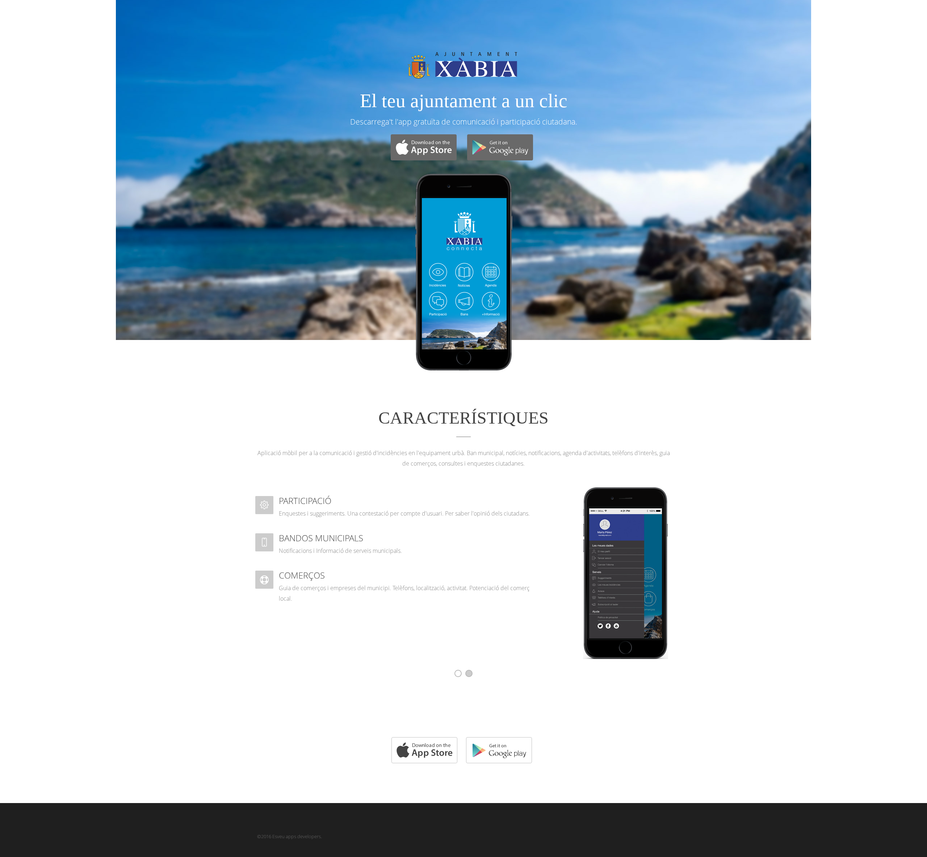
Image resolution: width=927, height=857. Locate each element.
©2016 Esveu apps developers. (289, 836)
